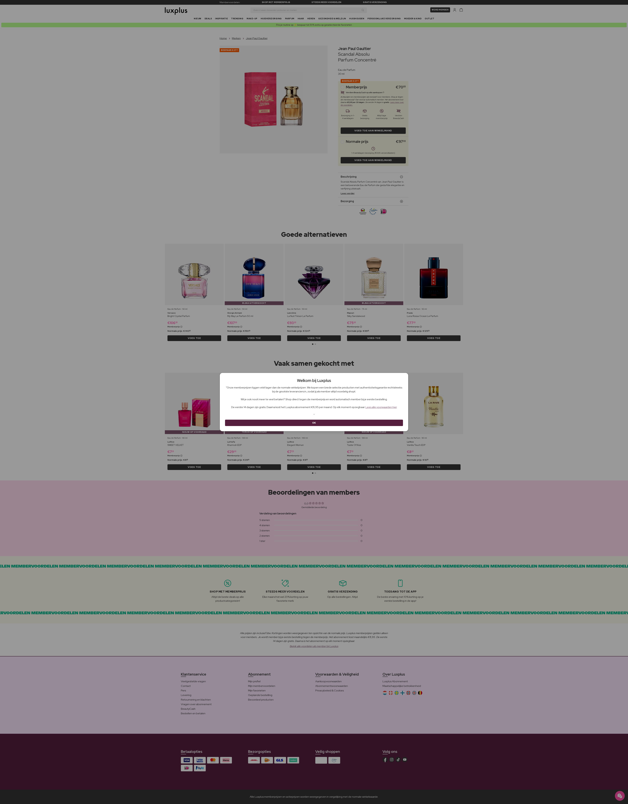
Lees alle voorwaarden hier (381, 407)
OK (314, 422)
